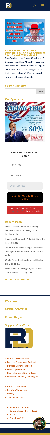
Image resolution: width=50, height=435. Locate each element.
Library (10, 393)
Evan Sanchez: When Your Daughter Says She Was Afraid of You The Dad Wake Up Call (25, 52)
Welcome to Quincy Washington (22, 376)
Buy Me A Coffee (17, 418)
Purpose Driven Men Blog (19, 365)
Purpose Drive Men (16, 386)
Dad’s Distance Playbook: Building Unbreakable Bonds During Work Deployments (21, 230)
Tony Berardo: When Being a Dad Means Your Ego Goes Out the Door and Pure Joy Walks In (25, 251)
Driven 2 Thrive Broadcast (19, 358)
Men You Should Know (17, 390)
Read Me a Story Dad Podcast (21, 373)
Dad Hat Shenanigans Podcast (21, 362)
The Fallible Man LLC (17, 397)
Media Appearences (16, 369)
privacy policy (17, 211)
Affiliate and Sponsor (19, 407)
